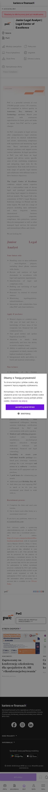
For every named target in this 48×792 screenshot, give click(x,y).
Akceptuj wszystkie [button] (25, 407)
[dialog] (24, 396)
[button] (24, 413)
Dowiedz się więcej (19, 401)
